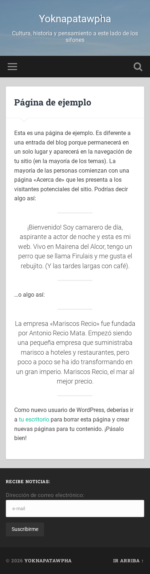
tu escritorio (34, 419)
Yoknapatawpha (75, 19)
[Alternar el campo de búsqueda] (138, 66)
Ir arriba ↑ (128, 560)
